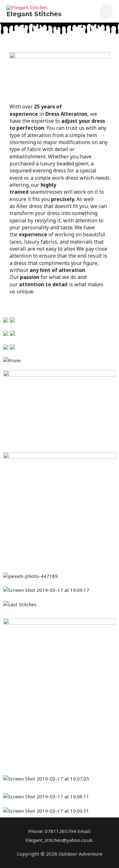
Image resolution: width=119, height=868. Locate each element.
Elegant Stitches (34, 14)
